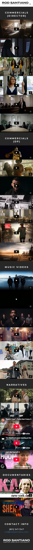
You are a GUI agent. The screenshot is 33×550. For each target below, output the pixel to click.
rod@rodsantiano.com (16, 532)
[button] (30, 3)
